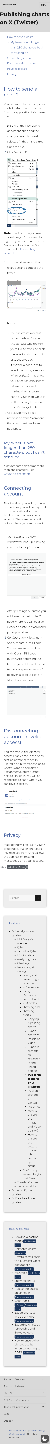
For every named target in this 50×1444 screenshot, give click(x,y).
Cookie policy (36, 1430)
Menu (44, 5)
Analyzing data (27, 959)
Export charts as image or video (25, 1316)
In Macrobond (32, 987)
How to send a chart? (21, 37)
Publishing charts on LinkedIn (26, 1292)
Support (8, 1420)
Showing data (32, 1007)
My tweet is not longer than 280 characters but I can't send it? (26, 47)
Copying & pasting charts (34, 1023)
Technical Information (16, 1407)
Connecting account (20, 58)
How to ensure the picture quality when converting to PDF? (34, 1150)
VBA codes (30, 1003)
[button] (45, 1439)
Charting (23, 963)
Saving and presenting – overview (31, 979)
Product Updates (14, 1386)
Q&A (20, 947)
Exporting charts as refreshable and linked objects (34, 1058)
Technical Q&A (26, 951)
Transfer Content (28, 1182)
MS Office (34, 1106)
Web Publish (26, 1304)
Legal (7, 1414)
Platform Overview (15, 1379)
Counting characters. (17, 473)
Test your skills (26, 1186)
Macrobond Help (18, 1430)
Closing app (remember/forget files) (32, 1174)
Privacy (12, 74)
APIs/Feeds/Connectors (17, 1400)
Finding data (25, 955)
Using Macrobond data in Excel (31, 995)
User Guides (11, 1393)
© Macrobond (17, 1434)
